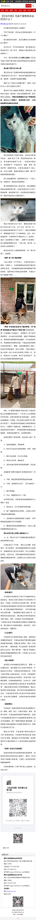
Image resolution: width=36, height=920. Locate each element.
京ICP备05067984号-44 (18, 912)
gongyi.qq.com (11, 891)
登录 (7, 1)
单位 (15, 10)
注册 (11, 1)
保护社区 (25, 1)
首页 (2, 10)
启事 (33, 10)
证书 (29, 10)
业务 (20, 10)
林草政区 (32, 1)
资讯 (6, 10)
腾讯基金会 (4, 24)
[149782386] (18, 902)
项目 (24, 10)
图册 (11, 10)
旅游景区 (19, 1)
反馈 (18, 918)
